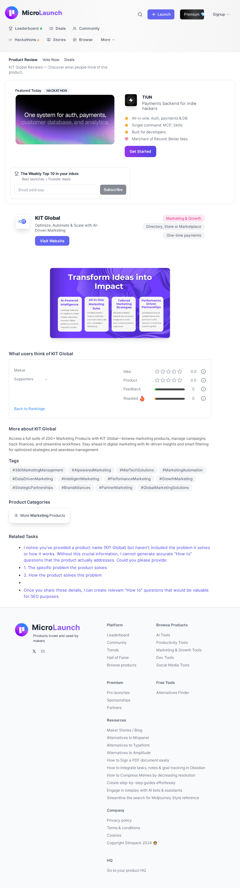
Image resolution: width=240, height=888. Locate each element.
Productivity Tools (172, 642)
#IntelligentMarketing (80, 478)
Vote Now (50, 59)
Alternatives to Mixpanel (128, 737)
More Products (42, 515)
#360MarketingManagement (37, 470)
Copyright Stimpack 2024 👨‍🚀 (132, 842)
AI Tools (163, 635)
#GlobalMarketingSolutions (165, 487)
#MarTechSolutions (137, 470)
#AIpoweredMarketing (91, 470)
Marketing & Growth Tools (179, 650)
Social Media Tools (172, 665)
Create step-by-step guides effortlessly (141, 782)
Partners (114, 707)
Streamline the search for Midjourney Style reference (153, 797)
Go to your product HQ (126, 870)
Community (117, 642)
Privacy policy (119, 820)
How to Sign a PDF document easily (138, 760)
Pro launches (118, 692)
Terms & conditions (123, 827)
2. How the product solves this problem (63, 575)
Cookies (114, 835)
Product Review (23, 59)
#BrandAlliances (76, 487)
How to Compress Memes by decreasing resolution (151, 775)
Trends (113, 650)
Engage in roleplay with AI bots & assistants (144, 790)
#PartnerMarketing (115, 487)
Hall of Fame (118, 657)
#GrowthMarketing (175, 478)
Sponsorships (118, 700)
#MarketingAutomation (182, 470)
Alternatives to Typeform (128, 745)
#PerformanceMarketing (129, 478)
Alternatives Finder (172, 692)
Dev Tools (165, 657)
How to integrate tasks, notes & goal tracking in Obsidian (156, 767)
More (105, 39)
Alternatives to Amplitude (129, 752)
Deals (69, 59)
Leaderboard (118, 635)
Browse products (121, 665)
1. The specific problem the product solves (65, 567)
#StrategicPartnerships (32, 487)
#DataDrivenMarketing (32, 478)
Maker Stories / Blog (124, 730)
